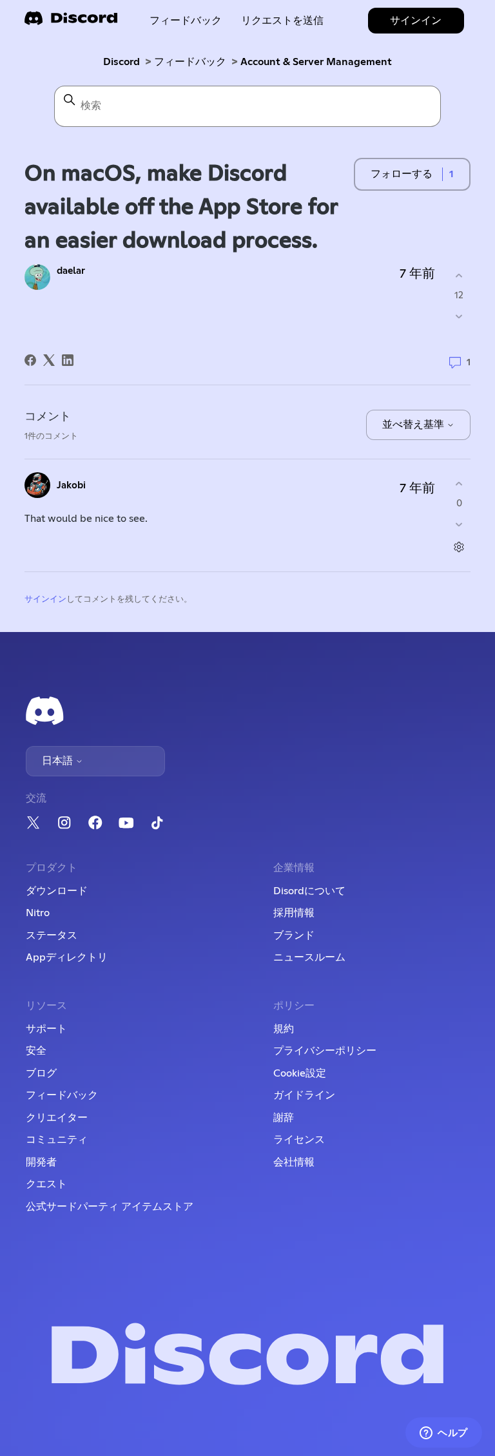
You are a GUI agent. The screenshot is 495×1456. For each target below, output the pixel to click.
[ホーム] (70, 22)
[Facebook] (30, 360)
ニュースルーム (309, 957)
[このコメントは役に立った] (459, 483)
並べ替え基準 (414, 424)
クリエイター (57, 1118)
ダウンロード (57, 891)
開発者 (41, 1162)
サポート (46, 1029)
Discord (121, 62)
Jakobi (71, 485)
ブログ (41, 1073)
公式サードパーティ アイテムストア (109, 1207)
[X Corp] (49, 360)
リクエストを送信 (282, 20)
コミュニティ (57, 1140)
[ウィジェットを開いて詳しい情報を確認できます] (443, 1433)
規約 (283, 1029)
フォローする (401, 174)
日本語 (58, 761)
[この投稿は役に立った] (459, 275)
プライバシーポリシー (324, 1051)
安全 (36, 1051)
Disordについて (309, 891)
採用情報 (294, 913)
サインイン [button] (416, 20)
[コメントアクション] (459, 547)
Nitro (38, 913)
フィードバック (186, 20)
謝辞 (283, 1118)
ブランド (294, 935)
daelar (71, 271)
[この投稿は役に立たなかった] (459, 316)
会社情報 (294, 1162)
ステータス (51, 935)
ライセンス (299, 1140)
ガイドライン (304, 1095)
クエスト (46, 1184)
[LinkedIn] (67, 360)
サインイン (45, 599)
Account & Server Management (316, 62)
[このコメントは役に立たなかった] (459, 524)
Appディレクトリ (67, 957)
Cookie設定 (299, 1073)
